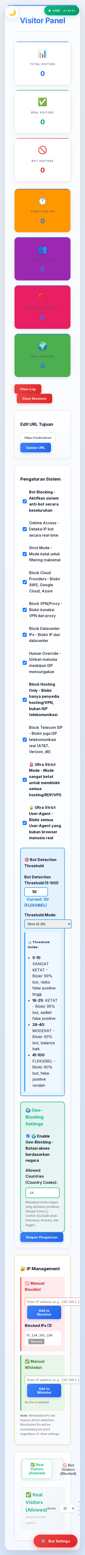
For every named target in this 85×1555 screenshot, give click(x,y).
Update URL (35, 448)
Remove (36, 1341)
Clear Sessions (34, 398)
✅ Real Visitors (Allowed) (37, 1469)
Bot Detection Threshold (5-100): (41, 880)
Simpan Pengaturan (42, 1237)
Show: (51, 1508)
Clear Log (28, 389)
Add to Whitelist (44, 1390)
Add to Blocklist (44, 1312)
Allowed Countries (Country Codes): (41, 1176)
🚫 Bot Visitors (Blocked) (68, 1469)
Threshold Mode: (40, 915)
